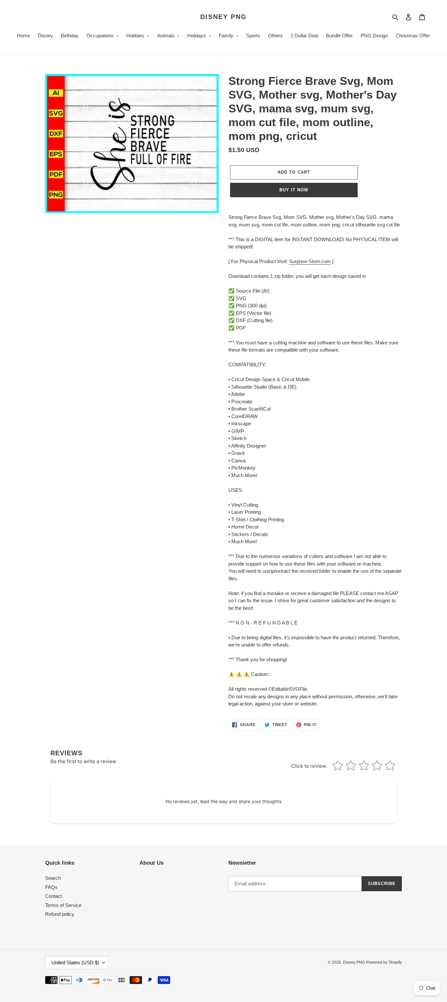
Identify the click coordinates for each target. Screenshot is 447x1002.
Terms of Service (63, 905)
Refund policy (59, 914)
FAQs (51, 887)
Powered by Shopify (384, 962)
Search (53, 878)
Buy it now (293, 189)
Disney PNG (223, 16)
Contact (53, 896)
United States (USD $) (75, 962)
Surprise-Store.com (310, 261)
